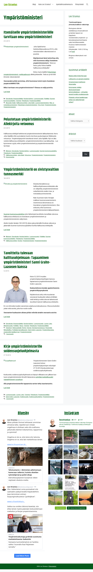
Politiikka (46, 98)
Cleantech (9, 328)
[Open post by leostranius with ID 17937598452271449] (71, 482)
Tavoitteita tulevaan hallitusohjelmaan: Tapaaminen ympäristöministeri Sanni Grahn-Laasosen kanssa (27, 260)
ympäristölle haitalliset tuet (12, 332)
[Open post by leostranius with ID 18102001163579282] (71, 437)
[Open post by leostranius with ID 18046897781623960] (86, 482)
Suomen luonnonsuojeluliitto (48, 151)
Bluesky (23, 413)
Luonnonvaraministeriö (42, 103)
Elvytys (24, 328)
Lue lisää (7, 92)
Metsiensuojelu (8, 326)
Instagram (71, 413)
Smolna (20, 241)
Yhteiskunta (25, 101)
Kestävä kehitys (28, 98)
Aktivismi (8, 151)
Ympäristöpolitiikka (35, 101)
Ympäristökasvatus (48, 330)
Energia (29, 328)
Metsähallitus (8, 330)
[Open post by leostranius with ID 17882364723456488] (55, 482)
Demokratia (9, 98)
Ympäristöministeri (50, 105)
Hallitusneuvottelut (21, 103)
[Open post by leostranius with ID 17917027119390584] (55, 498)
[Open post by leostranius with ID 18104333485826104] (71, 498)
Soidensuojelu (24, 397)
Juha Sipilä (31, 103)
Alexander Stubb (11, 103)
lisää (73, 51)
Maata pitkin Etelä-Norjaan (78, 76)
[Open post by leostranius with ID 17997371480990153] (55, 437)
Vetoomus (28, 155)
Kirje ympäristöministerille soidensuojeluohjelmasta (23, 349)
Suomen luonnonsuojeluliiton (14, 214)
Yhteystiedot (79, 4)
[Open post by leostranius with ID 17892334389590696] (55, 467)
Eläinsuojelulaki (16, 328)
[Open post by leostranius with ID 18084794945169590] (86, 467)
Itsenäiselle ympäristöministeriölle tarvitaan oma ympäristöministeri (28, 35)
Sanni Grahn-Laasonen (35, 330)
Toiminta (18, 101)
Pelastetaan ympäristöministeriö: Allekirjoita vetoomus (27, 122)
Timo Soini (41, 105)
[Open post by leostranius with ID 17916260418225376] (55, 452)
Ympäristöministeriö (10, 107)
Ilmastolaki (49, 328)
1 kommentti (9, 334)
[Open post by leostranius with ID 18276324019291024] (86, 437)
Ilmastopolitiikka (18, 98)
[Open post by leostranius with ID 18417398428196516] (71, 452)
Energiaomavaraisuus (38, 328)
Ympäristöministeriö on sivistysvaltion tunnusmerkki (31, 172)
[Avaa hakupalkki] (87, 4)
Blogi (34, 4)
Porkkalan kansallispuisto (19, 330)
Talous (21, 326)
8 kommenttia (10, 157)
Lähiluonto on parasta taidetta (79, 79)
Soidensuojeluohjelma (35, 397)
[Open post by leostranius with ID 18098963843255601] (86, 452)
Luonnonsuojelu (38, 98)
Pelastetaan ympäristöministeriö (27, 105)
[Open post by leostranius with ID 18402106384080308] (71, 467)
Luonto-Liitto (48, 323)
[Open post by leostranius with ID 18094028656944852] (86, 498)
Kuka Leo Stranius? (44, 4)
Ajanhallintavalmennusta (64, 4)
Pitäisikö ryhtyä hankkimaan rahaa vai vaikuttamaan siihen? (78, 100)
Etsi (86, 154)
